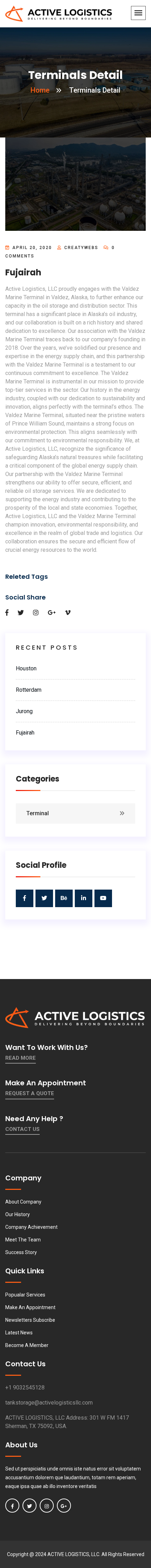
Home (40, 90)
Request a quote (29, 1093)
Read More (20, 1058)
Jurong (24, 711)
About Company (23, 1202)
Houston (26, 668)
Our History (17, 1214)
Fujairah (25, 732)
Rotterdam (28, 689)
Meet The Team (23, 1239)
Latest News (19, 1332)
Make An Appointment (30, 1307)
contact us (22, 1129)
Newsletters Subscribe (30, 1320)
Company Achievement (31, 1227)
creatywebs (81, 247)
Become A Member (26, 1345)
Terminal (37, 813)
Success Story (21, 1252)
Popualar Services (25, 1295)
